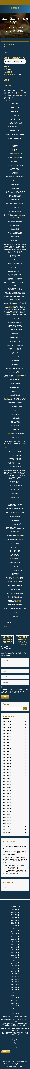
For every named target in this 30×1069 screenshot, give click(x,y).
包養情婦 (15, 299)
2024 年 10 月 (7, 787)
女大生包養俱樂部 (9, 85)
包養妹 (6, 55)
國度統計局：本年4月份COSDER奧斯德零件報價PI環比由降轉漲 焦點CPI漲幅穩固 (15, 859)
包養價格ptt (7, 58)
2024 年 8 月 (7, 793)
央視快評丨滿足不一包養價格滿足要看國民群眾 (7, 639)
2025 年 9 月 (7, 754)
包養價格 (6, 80)
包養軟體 (15, 158)
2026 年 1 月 (6, 742)
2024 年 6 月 (7, 799)
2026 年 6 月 (7, 727)
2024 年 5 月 (7, 802)
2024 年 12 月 (7, 781)
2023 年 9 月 (7, 826)
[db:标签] (5, 1052)
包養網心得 (9, 433)
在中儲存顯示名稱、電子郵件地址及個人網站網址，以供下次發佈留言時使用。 (14, 691)
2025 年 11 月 (7, 748)
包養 (19, 215)
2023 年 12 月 (7, 817)
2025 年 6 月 (7, 763)
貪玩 (6, 887)
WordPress (18, 1066)
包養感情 (18, 536)
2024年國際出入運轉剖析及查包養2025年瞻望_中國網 (15, 1020)
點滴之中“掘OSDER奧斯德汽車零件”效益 (15, 1017)
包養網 (6, 53)
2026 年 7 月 (7, 724)
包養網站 (15, 345)
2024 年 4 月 (7, 805)
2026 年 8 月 (7, 721)
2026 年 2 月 (7, 739)
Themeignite (21, 1064)
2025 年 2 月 (7, 775)
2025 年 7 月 (7, 760)
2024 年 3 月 (7, 808)
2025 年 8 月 (7, 757)
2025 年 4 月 (7, 769)
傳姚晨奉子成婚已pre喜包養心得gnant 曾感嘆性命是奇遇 (15, 1029)
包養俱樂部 (14, 58)
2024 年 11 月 (7, 784)
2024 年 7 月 (7, 796)
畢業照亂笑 (15, 8)
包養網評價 (17, 376)
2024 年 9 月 (7, 790)
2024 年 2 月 (7, 811)
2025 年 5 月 (7, 766)
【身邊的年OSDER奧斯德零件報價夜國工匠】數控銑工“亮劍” (15, 1034)
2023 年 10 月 (7, 823)
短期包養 (6, 626)
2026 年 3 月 (7, 736)
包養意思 (13, 75)
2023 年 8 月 (7, 829)
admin (7, 47)
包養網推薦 (8, 72)
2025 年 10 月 (7, 751)
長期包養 (6, 66)
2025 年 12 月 (7, 745)
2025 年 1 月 (6, 778)
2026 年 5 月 (7, 730)
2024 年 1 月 (6, 814)
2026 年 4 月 (7, 733)
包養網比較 (21, 58)
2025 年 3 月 (7, 772)
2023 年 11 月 (7, 820)
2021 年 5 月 (6, 832)
